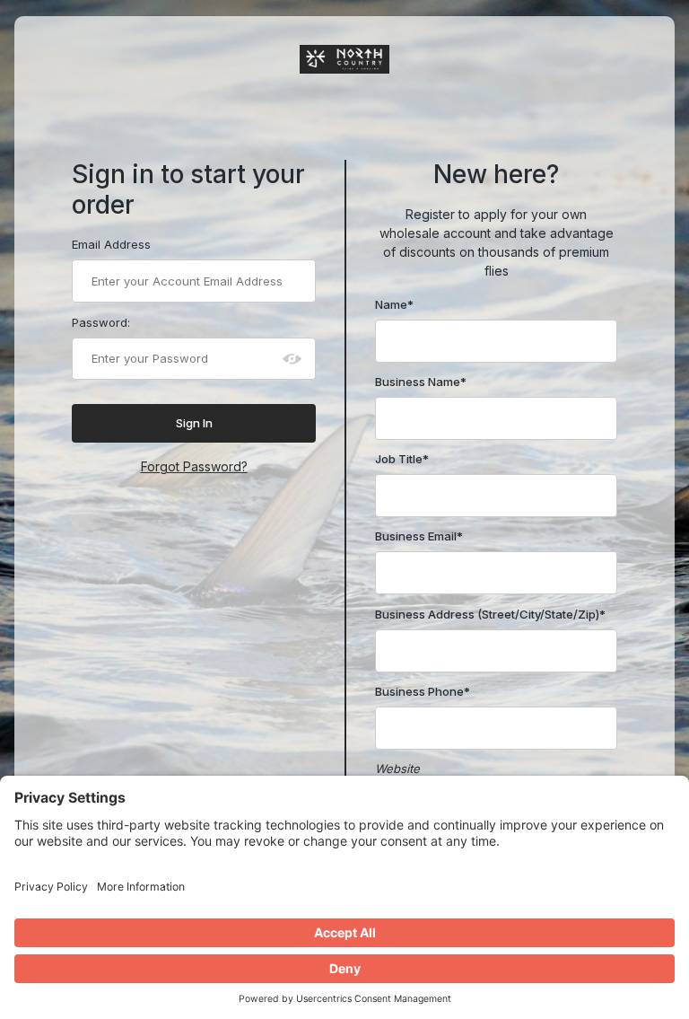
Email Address (111, 244)
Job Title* (402, 459)
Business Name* (421, 381)
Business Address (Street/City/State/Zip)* (490, 614)
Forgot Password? (194, 466)
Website (397, 768)
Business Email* (419, 536)
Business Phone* (422, 691)
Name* (394, 304)
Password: (101, 322)
